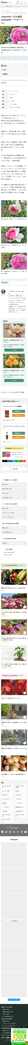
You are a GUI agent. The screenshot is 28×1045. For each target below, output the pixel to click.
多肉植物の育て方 (19, 811)
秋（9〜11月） (23, 13)
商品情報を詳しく (19, 411)
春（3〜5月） (15, 13)
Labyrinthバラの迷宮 (7, 58)
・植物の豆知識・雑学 (7, 1011)
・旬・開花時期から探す (8, 1016)
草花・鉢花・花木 (5, 616)
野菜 (3, 590)
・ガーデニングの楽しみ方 (8, 1025)
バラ (14, 6)
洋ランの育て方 (5, 799)
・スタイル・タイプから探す (9, 1023)
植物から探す (9, 6)
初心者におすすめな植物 (19, 786)
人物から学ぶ (8, 13)
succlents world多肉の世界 (9, 552)
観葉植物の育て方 (19, 807)
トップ (2, 6)
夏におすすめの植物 (6, 815)
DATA (4, 69)
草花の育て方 (5, 795)
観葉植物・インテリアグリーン (8, 667)
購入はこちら (19, 415)
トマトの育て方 (19, 803)
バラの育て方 (18, 799)
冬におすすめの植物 (6, 820)
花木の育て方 (18, 795)
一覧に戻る (15, 469)
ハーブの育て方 (5, 807)
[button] (14, 855)
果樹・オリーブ (5, 726)
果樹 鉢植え (5, 811)
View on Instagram (14, 999)
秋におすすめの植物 (19, 815)
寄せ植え (17, 791)
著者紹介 (5, 74)
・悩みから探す (5, 1014)
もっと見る (14, 350)
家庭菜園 (4, 803)
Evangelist (4, 543)
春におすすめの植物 (6, 786)
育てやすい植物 (5, 791)
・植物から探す (5, 1009)
